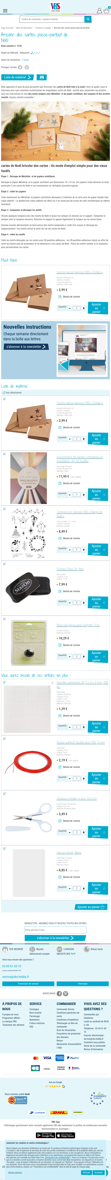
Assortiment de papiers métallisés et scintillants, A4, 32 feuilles (80, 459)
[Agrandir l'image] (105, 106)
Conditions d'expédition (68, 1019)
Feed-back (82, 983)
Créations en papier (43, 28)
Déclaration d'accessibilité (69, 1044)
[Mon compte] (99, 10)
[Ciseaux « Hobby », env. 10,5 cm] (28, 818)
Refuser (86, 1172)
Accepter (99, 1172)
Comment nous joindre (94, 1042)
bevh (27, 1094)
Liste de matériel (15, 77)
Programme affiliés (11, 1018)
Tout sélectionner (13, 392)
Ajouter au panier (96, 308)
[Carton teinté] (28, 873)
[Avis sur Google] (55, 1084)
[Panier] (106, 10)
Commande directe (65, 1009)
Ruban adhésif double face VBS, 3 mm (81, 742)
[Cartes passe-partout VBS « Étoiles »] (28, 292)
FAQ (31, 1026)
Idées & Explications (24, 28)
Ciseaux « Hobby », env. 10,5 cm (77, 799)
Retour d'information (93, 1049)
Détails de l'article (71, 296)
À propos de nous (10, 1014)
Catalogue (34, 1009)
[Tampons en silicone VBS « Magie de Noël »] (28, 533)
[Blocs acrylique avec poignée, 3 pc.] (28, 643)
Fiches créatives (37, 1023)
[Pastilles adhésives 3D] (28, 707)
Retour (60, 1040)
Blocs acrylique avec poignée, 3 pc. (78, 625)
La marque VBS (9, 1021)
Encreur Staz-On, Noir (70, 569)
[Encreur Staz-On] (28, 588)
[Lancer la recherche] (88, 19)
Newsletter (34, 1019)
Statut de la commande (95, 1045)
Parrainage (34, 1016)
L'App (59, 1047)
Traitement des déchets (13, 1025)
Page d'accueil (7, 28)
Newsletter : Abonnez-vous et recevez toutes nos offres (55, 923)
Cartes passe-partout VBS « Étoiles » (80, 272)
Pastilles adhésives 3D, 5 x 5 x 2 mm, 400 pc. (82, 685)
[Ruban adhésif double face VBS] (28, 763)
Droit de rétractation (66, 1030)
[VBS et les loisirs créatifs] (55, 7)
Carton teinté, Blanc (69, 852)
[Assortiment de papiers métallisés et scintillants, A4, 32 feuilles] (28, 478)
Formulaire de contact (28, 983)
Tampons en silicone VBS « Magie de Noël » (79, 514)
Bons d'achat (35, 1012)
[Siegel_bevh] (17, 1100)
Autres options (15, 1172)
